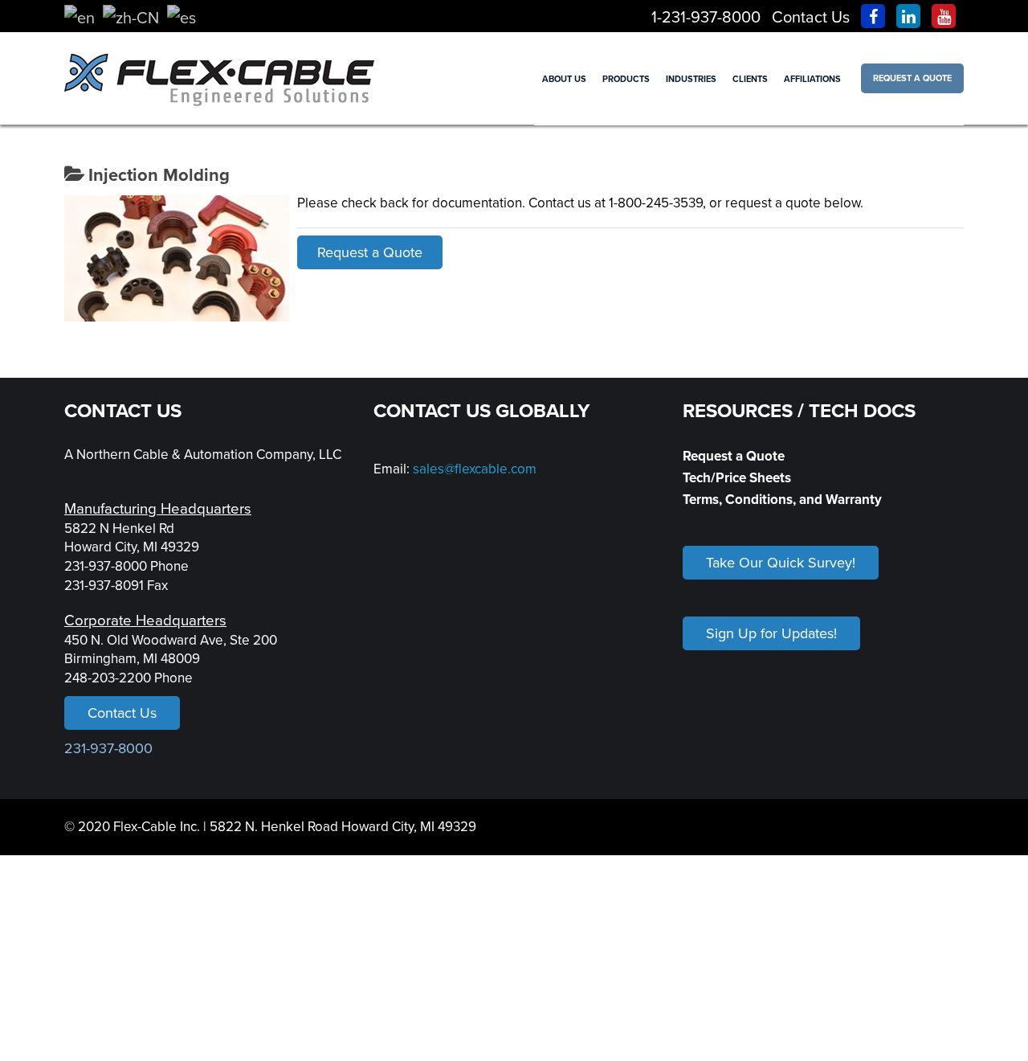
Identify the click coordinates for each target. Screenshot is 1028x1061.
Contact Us (811, 17)
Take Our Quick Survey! (780, 562)
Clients (750, 79)
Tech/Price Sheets (737, 477)
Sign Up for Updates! (771, 633)
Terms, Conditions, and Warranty (782, 499)
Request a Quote (369, 252)
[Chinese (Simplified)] (131, 17)
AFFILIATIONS (812, 79)
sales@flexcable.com (474, 469)
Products (626, 79)
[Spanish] (181, 17)
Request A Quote (912, 78)
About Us (564, 79)
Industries (691, 79)
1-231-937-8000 (706, 17)
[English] (79, 17)
